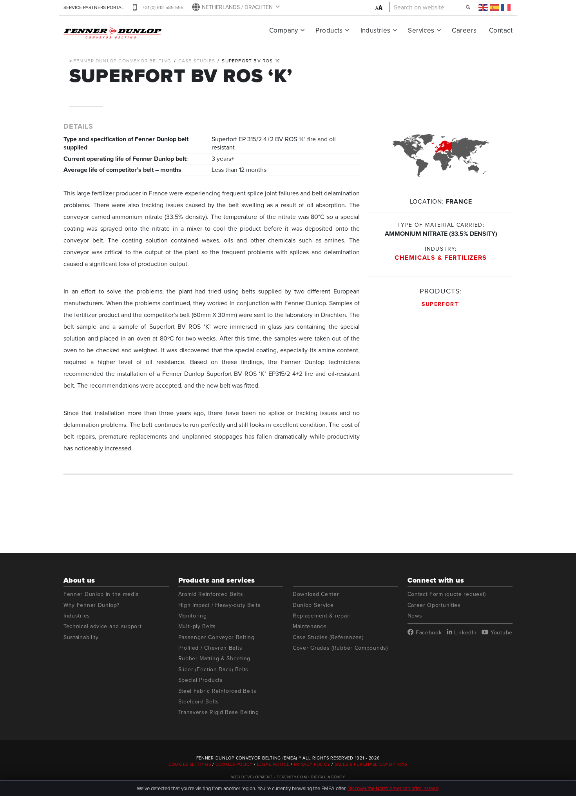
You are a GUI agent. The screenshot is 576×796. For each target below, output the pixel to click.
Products (328, 30)
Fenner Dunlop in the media (101, 594)
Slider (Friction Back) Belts (213, 669)
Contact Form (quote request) (447, 594)
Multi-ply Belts (197, 626)
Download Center (316, 594)
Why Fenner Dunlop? (91, 605)
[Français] (506, 7)
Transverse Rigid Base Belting (218, 712)
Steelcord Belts (198, 702)
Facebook (428, 632)
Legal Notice (273, 764)
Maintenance (310, 626)
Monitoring (192, 616)
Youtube (501, 632)
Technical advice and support (102, 626)
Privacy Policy (312, 764)
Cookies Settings (190, 764)
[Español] (495, 7)
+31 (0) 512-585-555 (163, 7)
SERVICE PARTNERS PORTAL (93, 7)
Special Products (200, 680)
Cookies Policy (234, 764)
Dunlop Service (313, 605)
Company (283, 30)
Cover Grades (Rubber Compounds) (340, 648)
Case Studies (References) (328, 637)
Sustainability (81, 637)
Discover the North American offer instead (393, 788)
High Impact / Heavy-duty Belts (219, 605)
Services (421, 30)
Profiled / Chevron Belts (210, 648)
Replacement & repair (322, 616)
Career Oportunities (434, 605)
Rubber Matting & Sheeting (214, 658)
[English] (483, 7)
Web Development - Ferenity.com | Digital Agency (288, 777)
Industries (375, 30)
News (415, 616)
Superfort (441, 304)
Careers (464, 30)
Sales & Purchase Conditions (371, 764)
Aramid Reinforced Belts (210, 594)
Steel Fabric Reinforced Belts (217, 691)
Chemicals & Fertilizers (441, 257)
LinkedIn (464, 632)
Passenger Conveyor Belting (216, 637)
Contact (501, 30)
